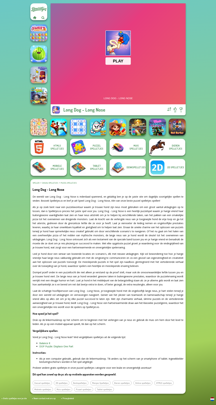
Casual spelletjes (50, 183)
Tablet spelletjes (104, 389)
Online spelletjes (143, 383)
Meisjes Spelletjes (100, 383)
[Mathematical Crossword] (78, 127)
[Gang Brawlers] (58, 127)
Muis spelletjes (63, 389)
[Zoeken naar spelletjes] (43, 17)
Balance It (44, 343)
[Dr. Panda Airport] (38, 95)
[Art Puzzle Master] (38, 74)
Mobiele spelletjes (42, 389)
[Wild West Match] (117, 127)
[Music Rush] (157, 127)
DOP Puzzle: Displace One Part (56, 346)
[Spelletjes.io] (34, 17)
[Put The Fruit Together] (38, 53)
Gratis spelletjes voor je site (15, 398)
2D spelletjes (62, 383)
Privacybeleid (68, 398)
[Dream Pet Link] (38, 127)
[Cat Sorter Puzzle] (177, 127)
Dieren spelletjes (122, 383)
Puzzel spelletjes (69, 183)
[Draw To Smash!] (98, 127)
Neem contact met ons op (45, 398)
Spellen (36, 183)
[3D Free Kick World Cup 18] (137, 127)
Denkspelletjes (80, 383)
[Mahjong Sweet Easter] (38, 32)
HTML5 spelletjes (164, 383)
